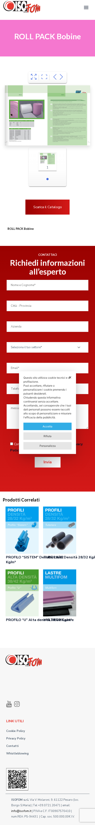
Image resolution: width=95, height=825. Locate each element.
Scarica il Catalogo (47, 207)
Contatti (12, 746)
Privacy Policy (15, 739)
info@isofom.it (21, 811)
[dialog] (47, 412)
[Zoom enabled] (44, 77)
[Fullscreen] (33, 77)
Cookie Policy (15, 731)
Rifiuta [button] (47, 436)
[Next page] (61, 77)
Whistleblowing (17, 754)
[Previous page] (55, 77)
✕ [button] (70, 377)
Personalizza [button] (48, 445)
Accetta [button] (47, 426)
